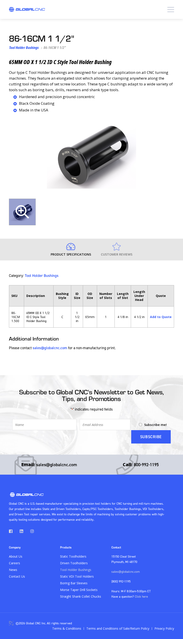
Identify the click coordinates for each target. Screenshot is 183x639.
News (13, 570)
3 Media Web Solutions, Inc (11, 623)
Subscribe (151, 436)
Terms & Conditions (66, 628)
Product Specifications (71, 254)
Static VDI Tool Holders (77, 576)
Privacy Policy (164, 628)
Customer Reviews (116, 254)
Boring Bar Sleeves (73, 583)
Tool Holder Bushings (24, 47)
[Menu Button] (170, 9)
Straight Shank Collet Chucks (80, 596)
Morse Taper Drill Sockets (79, 590)
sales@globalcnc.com (50, 347)
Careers (14, 563)
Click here (141, 596)
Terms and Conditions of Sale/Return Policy (117, 628)
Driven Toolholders (74, 563)
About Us (15, 556)
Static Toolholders (73, 556)
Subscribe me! (155, 424)
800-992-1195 (146, 464)
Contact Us (17, 576)
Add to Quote (161, 317)
